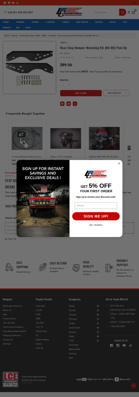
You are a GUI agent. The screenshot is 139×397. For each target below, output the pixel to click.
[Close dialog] (119, 163)
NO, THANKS (96, 225)
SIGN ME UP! (96, 216)
